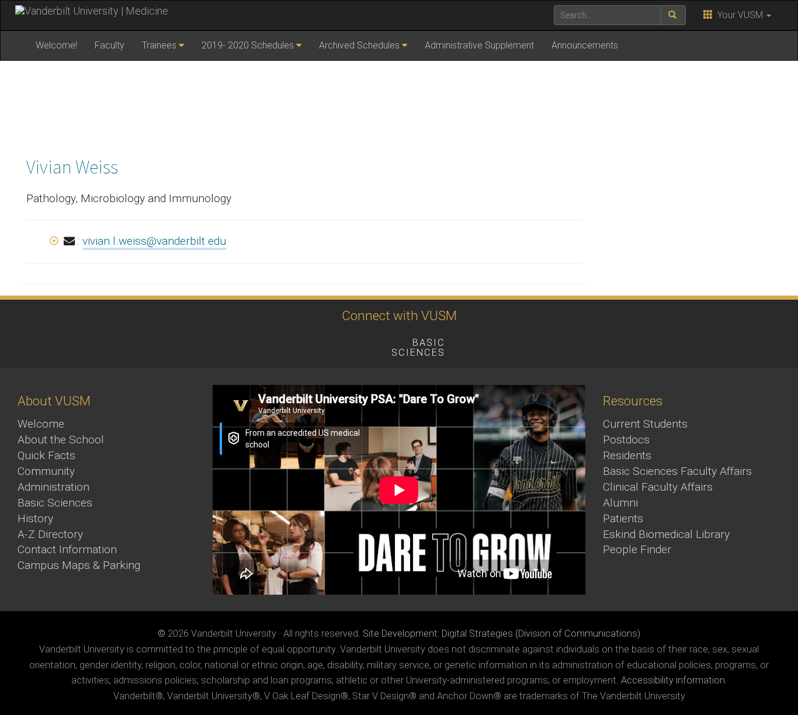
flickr (328, 345)
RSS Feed (593, 345)
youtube (296, 345)
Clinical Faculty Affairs (658, 487)
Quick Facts (46, 455)
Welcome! (56, 45)
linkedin (361, 345)
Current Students (645, 424)
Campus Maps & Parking (79, 565)
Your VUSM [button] (739, 14)
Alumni (620, 502)
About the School (61, 439)
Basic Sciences (55, 502)
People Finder (637, 549)
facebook (200, 345)
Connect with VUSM (399, 315)
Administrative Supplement (479, 45)
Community (46, 471)
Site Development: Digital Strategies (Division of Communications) (501, 633)
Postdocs (626, 439)
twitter (232, 345)
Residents (627, 455)
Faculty (109, 45)
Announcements (584, 45)
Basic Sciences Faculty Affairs (677, 471)
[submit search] (673, 15)
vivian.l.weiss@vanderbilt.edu (154, 241)
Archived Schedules (359, 45)
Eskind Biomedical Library (666, 534)
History (35, 518)
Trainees (159, 45)
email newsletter (496, 345)
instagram (264, 345)
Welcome (41, 424)
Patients (623, 518)
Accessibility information (673, 680)
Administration (53, 487)
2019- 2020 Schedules (248, 45)
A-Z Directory (50, 534)
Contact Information (67, 549)
